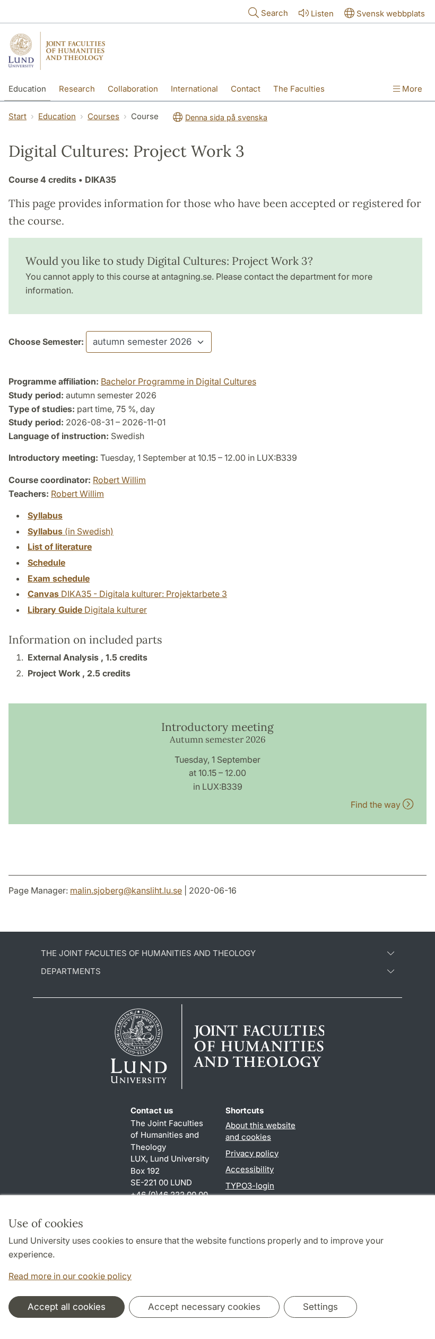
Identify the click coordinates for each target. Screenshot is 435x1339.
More (411, 89)
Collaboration (133, 89)
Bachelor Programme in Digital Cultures (178, 381)
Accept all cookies (67, 1306)
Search (274, 13)
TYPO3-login (249, 1186)
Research (77, 89)
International (194, 89)
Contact (245, 89)
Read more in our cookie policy (70, 1276)
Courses (103, 116)
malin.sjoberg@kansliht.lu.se (126, 890)
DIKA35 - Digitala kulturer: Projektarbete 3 (127, 593)
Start (17, 116)
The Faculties (299, 89)
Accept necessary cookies (204, 1306)
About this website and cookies (260, 1131)
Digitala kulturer (87, 609)
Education (27, 89)
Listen (322, 13)
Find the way (377, 804)
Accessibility (249, 1169)
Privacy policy (252, 1153)
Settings (320, 1306)
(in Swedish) (71, 531)
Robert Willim (119, 480)
